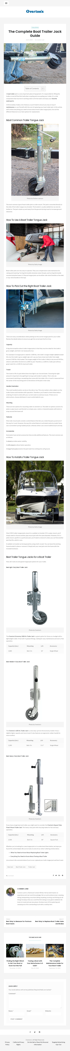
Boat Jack (10, 867)
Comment (11, 875)
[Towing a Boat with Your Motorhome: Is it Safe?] (35, 950)
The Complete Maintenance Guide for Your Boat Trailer (54, 963)
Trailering (35, 27)
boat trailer (10, 94)
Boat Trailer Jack (20, 867)
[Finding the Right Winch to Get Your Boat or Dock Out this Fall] (15, 950)
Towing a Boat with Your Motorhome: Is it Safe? (35, 963)
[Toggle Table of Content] (42, 88)
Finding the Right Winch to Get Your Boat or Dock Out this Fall (15, 963)
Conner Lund (40, 40)
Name (11, 1011)
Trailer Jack (31, 867)
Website (48, 1011)
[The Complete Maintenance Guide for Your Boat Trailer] (55, 950)
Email (29, 1011)
